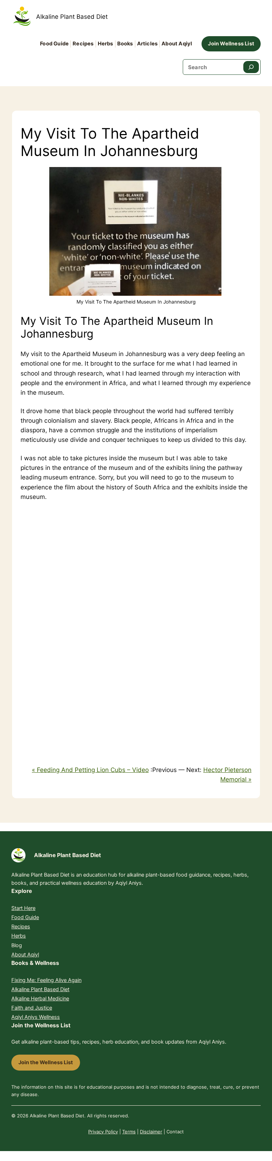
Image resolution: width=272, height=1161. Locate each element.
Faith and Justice (31, 1008)
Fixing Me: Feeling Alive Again (46, 980)
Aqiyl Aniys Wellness (35, 1017)
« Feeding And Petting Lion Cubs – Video (90, 769)
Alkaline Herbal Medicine (40, 998)
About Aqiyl (25, 954)
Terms (129, 1131)
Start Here (23, 908)
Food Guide (25, 917)
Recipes (20, 926)
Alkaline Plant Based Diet (72, 16)
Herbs (18, 936)
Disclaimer (151, 1131)
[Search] (251, 67)
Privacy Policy (103, 1131)
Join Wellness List (231, 43)
